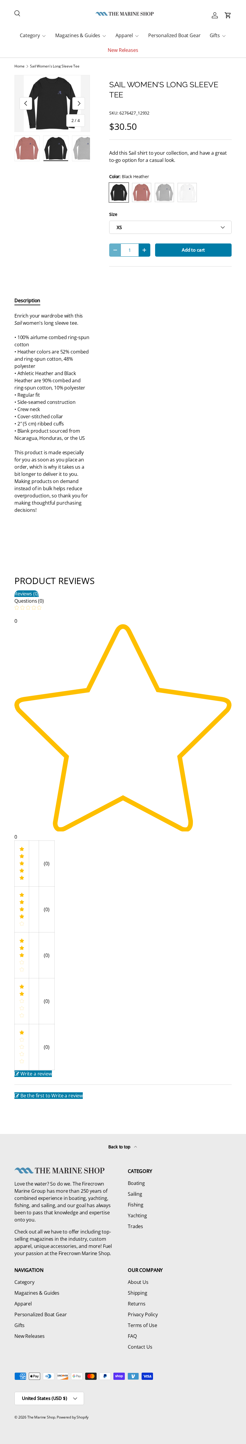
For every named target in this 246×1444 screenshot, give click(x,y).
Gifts (19, 1325)
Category (24, 1282)
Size (113, 214)
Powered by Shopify (72, 1417)
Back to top (119, 1147)
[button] (228, 15)
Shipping (137, 1293)
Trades (135, 1226)
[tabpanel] (52, 413)
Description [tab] (27, 300)
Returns (137, 1303)
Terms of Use (142, 1325)
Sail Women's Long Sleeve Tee (55, 66)
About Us (138, 1282)
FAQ (132, 1336)
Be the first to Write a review (51, 1095)
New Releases (123, 50)
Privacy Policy (143, 1314)
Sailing (135, 1194)
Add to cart (193, 250)
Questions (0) (29, 601)
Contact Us (140, 1347)
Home (19, 66)
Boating (136, 1183)
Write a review (36, 1073)
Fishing (135, 1204)
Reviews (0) (26, 593)
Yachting (137, 1215)
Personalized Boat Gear (174, 35)
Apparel (23, 1303)
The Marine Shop (41, 1417)
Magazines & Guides (36, 1293)
